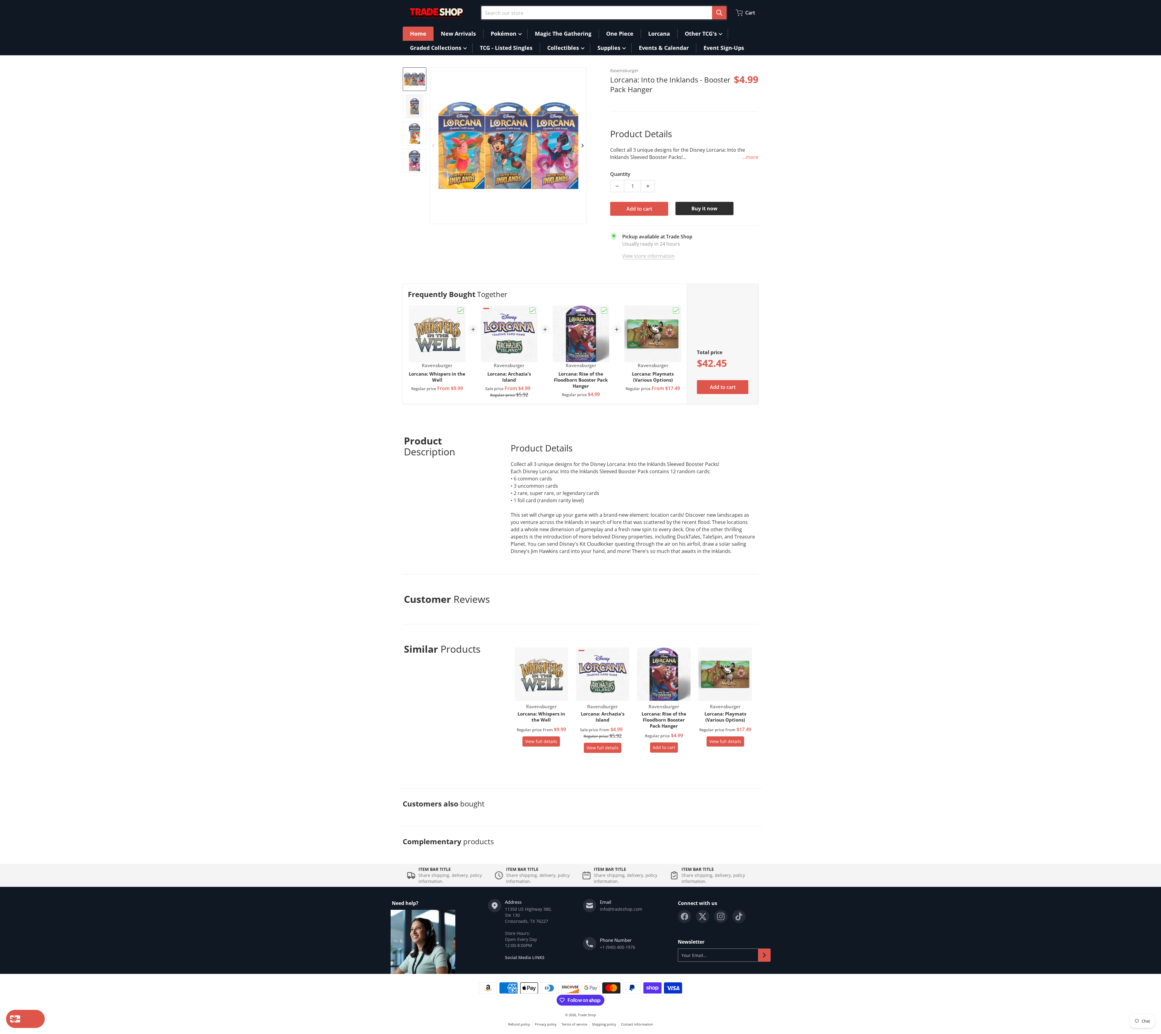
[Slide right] (583, 145)
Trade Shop (587, 1015)
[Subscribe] (764, 955)
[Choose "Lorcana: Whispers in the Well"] (460, 311)
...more (750, 157)
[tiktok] (739, 916)
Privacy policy (546, 1024)
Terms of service (574, 1024)
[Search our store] (719, 12)
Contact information (637, 1024)
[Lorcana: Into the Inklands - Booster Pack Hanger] (414, 79)
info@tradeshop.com (621, 909)
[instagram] (720, 916)
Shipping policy (604, 1024)
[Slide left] (433, 145)
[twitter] (702, 916)
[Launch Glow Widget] (25, 1019)
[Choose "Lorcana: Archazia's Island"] (532, 311)
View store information (648, 256)
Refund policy (519, 1024)
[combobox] (603, 12)
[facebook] (684, 916)
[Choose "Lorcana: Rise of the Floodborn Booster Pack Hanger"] (604, 311)
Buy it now (704, 208)
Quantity (620, 174)
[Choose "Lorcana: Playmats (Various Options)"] (676, 311)
